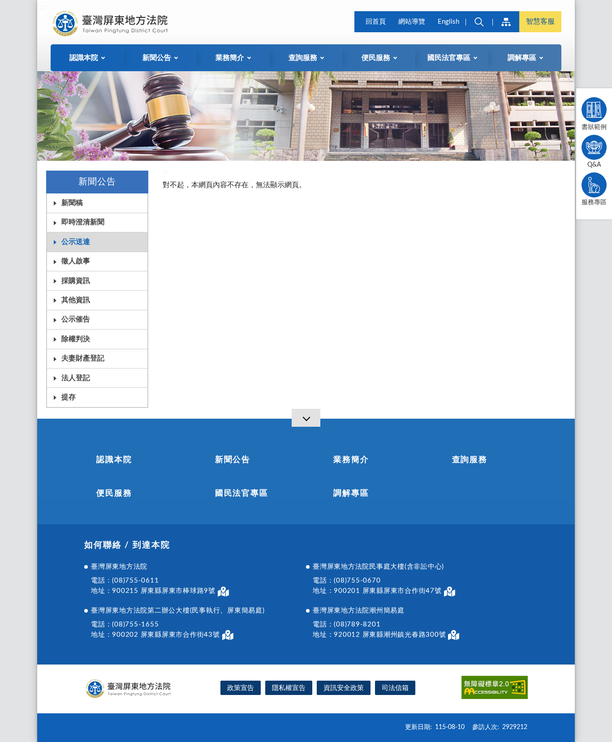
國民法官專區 (241, 493)
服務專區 (594, 202)
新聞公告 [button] (156, 57)
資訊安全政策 (343, 688)
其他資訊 (75, 300)
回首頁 (376, 21)
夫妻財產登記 (82, 358)
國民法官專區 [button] (448, 57)
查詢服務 (469, 460)
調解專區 (351, 493)
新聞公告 (232, 460)
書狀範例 (594, 127)
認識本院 (114, 460)
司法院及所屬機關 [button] (505, 21)
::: (42, 7)
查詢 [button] (478, 21)
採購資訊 (75, 280)
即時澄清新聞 (82, 222)
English (448, 21)
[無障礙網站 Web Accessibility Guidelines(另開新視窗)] (494, 689)
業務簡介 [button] (229, 57)
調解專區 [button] (522, 57)
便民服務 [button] (376, 57)
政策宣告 (240, 688)
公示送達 (75, 241)
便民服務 (114, 493)
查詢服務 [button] (303, 57)
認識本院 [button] (83, 57)
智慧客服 (540, 21)
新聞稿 (72, 202)
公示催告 (75, 319)
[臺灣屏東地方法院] (111, 23)
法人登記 (75, 378)
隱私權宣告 (289, 688)
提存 (68, 397)
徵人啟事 (75, 261)
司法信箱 (395, 688)
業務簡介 (351, 460)
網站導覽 (411, 21)
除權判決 (75, 339)
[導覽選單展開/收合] (306, 418)
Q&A (594, 165)
